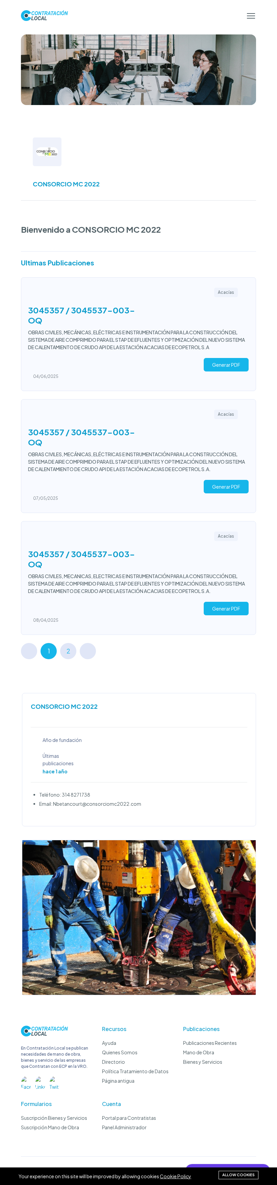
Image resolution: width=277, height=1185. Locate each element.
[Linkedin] (40, 1081)
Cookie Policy (175, 1176)
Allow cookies (238, 1175)
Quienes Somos (119, 1052)
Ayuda (109, 1043)
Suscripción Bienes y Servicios (54, 1118)
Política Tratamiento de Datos (135, 1071)
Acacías (226, 292)
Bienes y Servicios (202, 1062)
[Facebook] (26, 1081)
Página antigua (118, 1081)
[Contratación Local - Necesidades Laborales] (44, 1034)
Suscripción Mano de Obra (50, 1127)
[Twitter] (54, 1081)
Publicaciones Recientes (210, 1043)
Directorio (113, 1062)
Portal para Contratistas (129, 1118)
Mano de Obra (198, 1052)
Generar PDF (226, 365)
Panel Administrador (124, 1127)
